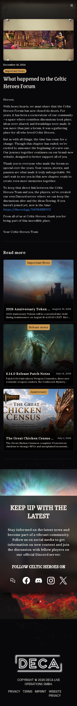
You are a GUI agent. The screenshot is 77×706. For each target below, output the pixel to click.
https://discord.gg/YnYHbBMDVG (27, 209)
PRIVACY (14, 691)
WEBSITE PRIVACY (55, 693)
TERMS (27, 691)
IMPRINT (40, 691)
